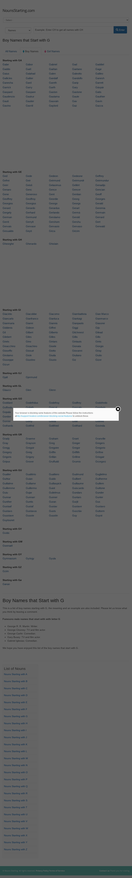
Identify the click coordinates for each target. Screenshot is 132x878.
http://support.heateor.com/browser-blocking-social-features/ (44, 416)
